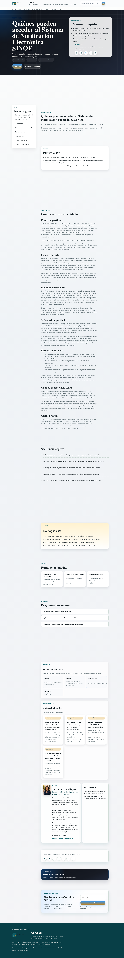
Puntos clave (19, 124)
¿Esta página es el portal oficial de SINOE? (58, 611)
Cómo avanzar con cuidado (24, 128)
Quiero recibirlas (93, 902)
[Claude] (95, 53)
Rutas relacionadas (21, 140)
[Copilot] (86, 53)
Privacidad (83, 908)
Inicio (14, 9)
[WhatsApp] (59, 859)
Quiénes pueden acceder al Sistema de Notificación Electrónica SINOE (40, 9)
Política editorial (57, 839)
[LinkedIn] (54, 859)
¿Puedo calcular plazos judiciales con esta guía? (60, 618)
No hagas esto (19, 136)
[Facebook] (49, 859)
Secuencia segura (20, 132)
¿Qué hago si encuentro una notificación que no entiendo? (64, 624)
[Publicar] (45, 859)
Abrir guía (17, 66)
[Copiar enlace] (73, 859)
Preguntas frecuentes (32, 66)
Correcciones (68, 839)
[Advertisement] (62, 88)
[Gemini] (91, 53)
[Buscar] (103, 3)
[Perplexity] (81, 53)
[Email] (68, 859)
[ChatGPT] (76, 53)
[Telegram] (64, 859)
